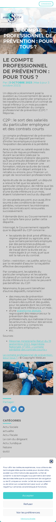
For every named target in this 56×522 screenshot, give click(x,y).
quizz (6, 451)
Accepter (28, 495)
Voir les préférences (28, 512)
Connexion (46, 4)
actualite (8, 431)
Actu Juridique (12, 443)
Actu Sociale (10, 427)
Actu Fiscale (10, 435)
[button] (51, 461)
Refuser (28, 504)
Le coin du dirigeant (15, 439)
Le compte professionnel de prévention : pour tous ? (28, 356)
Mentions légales (28, 519)
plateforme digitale (29, 310)
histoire (7, 447)
